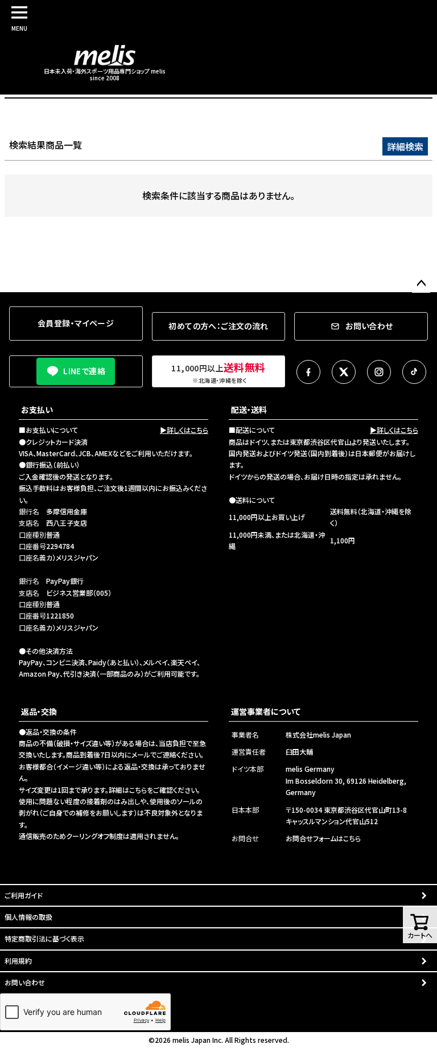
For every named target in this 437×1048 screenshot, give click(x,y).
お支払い (37, 409)
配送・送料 (249, 409)
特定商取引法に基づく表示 (44, 938)
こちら (138, 790)
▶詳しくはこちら (184, 430)
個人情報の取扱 (28, 917)
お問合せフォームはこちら (323, 838)
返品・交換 (39, 711)
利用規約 (18, 960)
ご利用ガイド (24, 895)
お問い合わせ (25, 982)
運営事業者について (265, 711)
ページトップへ (421, 284)
